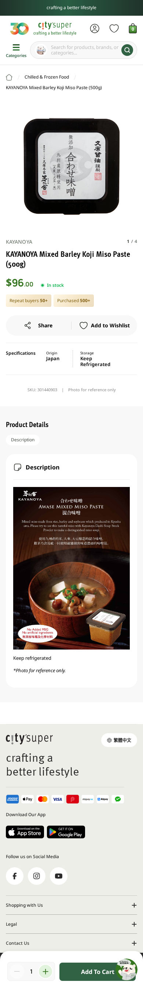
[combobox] (83, 50)
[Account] (94, 28)
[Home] (9, 77)
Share (45, 325)
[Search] (127, 50)
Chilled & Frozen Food (47, 77)
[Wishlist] (114, 28)
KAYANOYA (19, 241)
